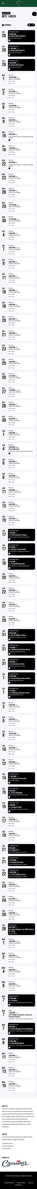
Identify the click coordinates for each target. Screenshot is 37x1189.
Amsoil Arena (13, 933)
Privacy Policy (21, 1183)
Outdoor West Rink (14, 235)
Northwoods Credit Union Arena (18, 795)
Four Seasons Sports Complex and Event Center (21, 137)
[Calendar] (29, 25)
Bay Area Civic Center (15, 38)
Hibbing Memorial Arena (16, 680)
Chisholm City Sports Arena (17, 637)
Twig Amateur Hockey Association (19, 537)
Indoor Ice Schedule (15, 79)
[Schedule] (33, 25)
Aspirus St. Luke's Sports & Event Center (21, 451)
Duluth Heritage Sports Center (18, 852)
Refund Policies (9, 1183)
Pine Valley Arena (14, 780)
